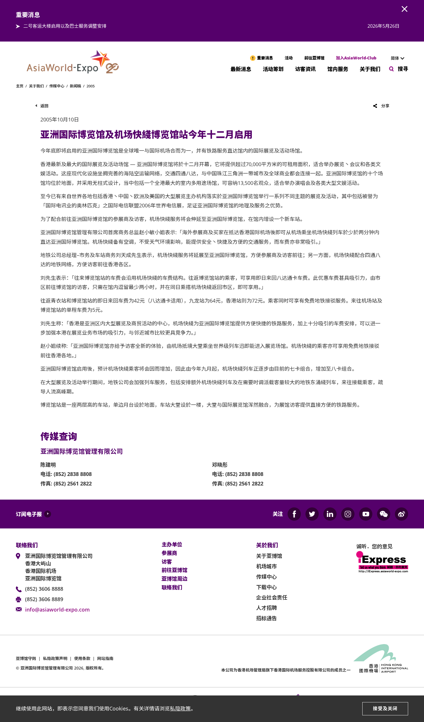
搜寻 (403, 68)
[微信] (383, 514)
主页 (19, 86)
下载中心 (266, 587)
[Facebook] (294, 514)
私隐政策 (180, 708)
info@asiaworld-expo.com (57, 609)
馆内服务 (337, 68)
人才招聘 (266, 607)
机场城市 (266, 566)
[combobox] (395, 58)
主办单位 (172, 544)
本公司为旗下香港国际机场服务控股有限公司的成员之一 (285, 670)
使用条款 (82, 658)
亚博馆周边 (174, 579)
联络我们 (172, 587)
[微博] (401, 514)
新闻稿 (75, 86)
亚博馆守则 (26, 658)
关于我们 (370, 68)
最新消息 (240, 68)
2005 (91, 86)
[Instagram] (347, 514)
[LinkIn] (330, 514)
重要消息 (265, 58)
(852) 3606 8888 (44, 588)
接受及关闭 (385, 708)
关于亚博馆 (269, 555)
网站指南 (105, 658)
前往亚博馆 (314, 58)
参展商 (169, 553)
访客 (167, 562)
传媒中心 (56, 86)
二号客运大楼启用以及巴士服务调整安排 (64, 26)
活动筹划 (273, 68)
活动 (289, 58)
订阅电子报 (29, 514)
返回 (44, 105)
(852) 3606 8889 (44, 599)
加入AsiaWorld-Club (356, 58)
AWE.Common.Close (404, 9)
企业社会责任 (271, 597)
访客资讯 (305, 68)
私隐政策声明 (55, 658)
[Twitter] (312, 514)
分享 (385, 105)
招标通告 (266, 618)
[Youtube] (365, 514)
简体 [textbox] (395, 58)
